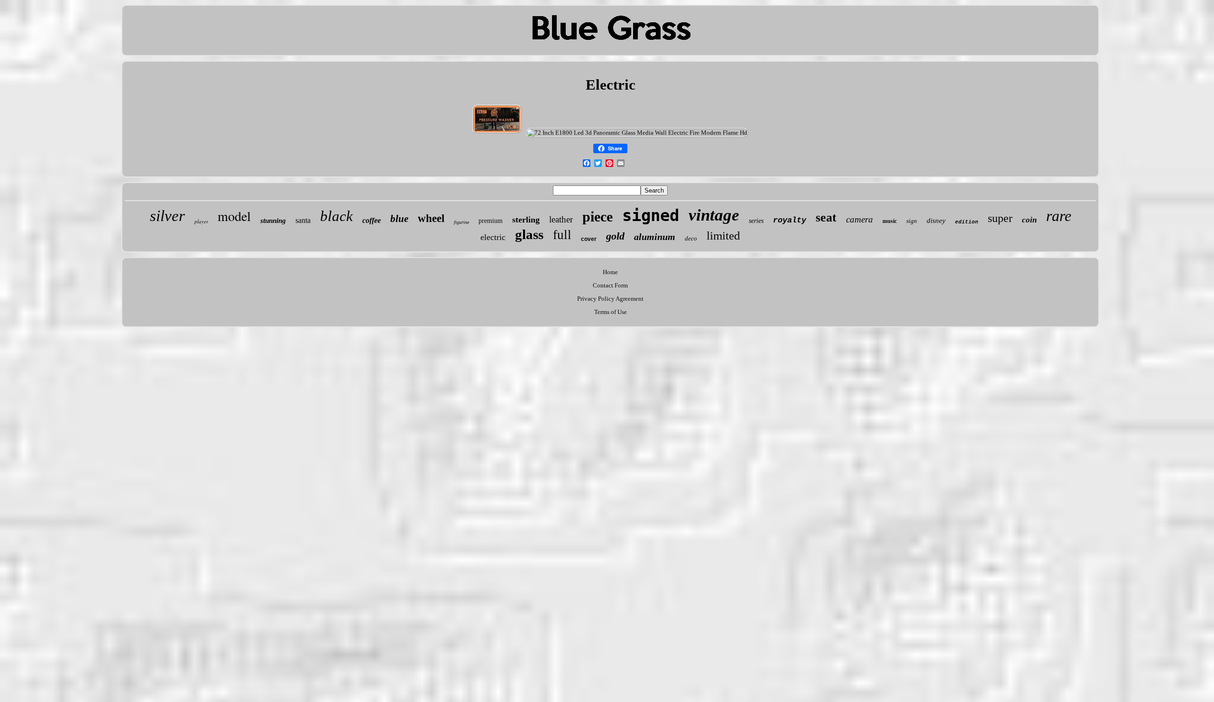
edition (966, 222)
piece (597, 216)
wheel (431, 218)
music (890, 221)
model (234, 216)
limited (723, 235)
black (336, 216)
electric (493, 237)
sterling (526, 219)
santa (303, 220)
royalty (789, 220)
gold (615, 236)
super (1000, 218)
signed (650, 215)
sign (911, 220)
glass (529, 234)
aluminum (654, 236)
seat (826, 217)
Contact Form (610, 285)
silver (167, 215)
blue (399, 218)
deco (691, 238)
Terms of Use (610, 311)
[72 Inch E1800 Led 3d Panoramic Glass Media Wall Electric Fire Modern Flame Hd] (637, 132)
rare (1058, 215)
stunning (273, 220)
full (562, 235)
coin (1029, 219)
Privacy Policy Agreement (610, 298)
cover (589, 239)
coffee (371, 220)
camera (859, 219)
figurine (461, 222)
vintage (714, 215)
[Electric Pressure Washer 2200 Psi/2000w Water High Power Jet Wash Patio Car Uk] (497, 132)
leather (561, 219)
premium (490, 220)
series (756, 220)
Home (610, 272)
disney (936, 220)
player (201, 221)
